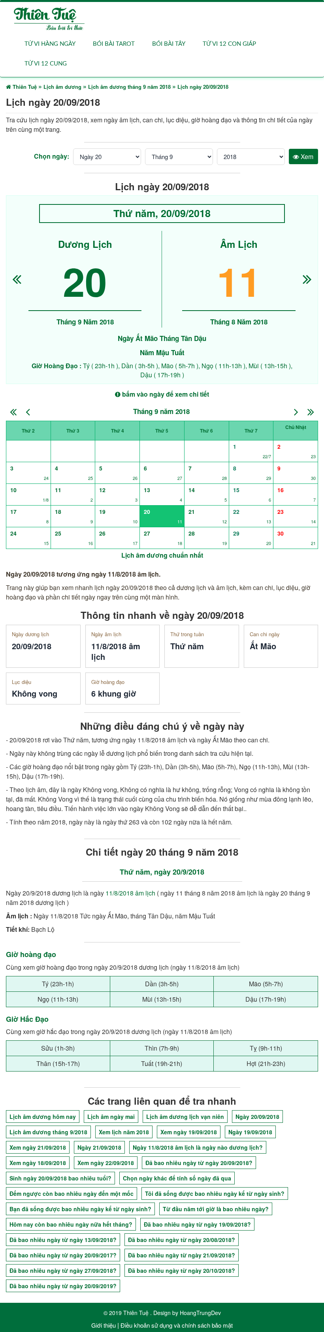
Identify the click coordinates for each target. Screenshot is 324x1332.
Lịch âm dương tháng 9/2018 (48, 1132)
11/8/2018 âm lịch (130, 892)
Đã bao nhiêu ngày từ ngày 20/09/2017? (63, 1255)
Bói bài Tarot (114, 44)
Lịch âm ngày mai (111, 1116)
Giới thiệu (103, 1325)
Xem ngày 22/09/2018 (105, 1163)
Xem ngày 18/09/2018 (37, 1163)
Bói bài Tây (168, 44)
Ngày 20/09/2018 (257, 1116)
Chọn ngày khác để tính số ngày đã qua (177, 1178)
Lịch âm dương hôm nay (42, 1116)
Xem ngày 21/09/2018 (37, 1147)
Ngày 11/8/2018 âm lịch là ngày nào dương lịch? (198, 1147)
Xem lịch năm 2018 (124, 1132)
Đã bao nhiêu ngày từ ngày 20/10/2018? (181, 1270)
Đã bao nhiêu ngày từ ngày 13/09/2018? (63, 1240)
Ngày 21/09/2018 (99, 1147)
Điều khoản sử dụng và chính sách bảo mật (177, 1325)
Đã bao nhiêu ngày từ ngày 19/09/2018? (197, 1224)
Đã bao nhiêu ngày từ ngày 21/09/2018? (181, 1255)
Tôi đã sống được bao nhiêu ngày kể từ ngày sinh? (214, 1193)
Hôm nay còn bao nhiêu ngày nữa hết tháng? (70, 1224)
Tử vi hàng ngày (49, 44)
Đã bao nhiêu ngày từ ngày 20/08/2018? (181, 1240)
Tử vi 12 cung (45, 64)
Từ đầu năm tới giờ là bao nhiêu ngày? (216, 1209)
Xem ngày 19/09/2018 (188, 1132)
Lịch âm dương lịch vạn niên (185, 1116)
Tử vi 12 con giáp (229, 44)
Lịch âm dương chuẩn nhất (162, 555)
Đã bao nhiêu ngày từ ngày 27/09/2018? (63, 1270)
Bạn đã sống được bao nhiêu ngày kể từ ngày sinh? (80, 1209)
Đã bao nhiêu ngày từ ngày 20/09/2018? (198, 1163)
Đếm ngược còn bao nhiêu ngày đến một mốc (71, 1193)
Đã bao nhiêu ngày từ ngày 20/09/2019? (63, 1286)
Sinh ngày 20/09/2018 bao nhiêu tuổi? (60, 1178)
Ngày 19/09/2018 (250, 1132)
